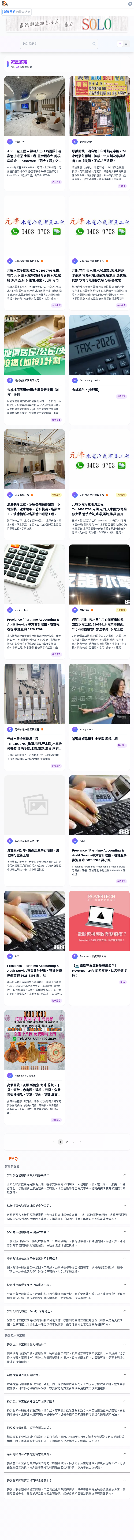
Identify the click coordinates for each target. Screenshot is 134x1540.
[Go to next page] (80, 1142)
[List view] (126, 44)
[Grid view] (120, 44)
